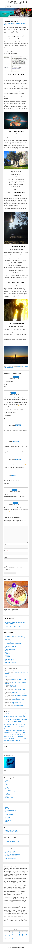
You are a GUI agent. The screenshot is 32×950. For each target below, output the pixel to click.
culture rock (16, 722)
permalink (11, 367)
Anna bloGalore (8, 781)
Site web (6, 557)
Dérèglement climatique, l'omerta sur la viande (15, 622)
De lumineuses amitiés (10, 647)
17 (16, 935)
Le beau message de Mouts (11, 649)
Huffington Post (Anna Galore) (11, 840)
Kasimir (21, 728)
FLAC (22, 726)
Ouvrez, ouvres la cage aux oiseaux (13, 626)
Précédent (20, 19)
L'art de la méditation (9, 623)
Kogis (10, 730)
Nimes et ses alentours (15, 732)
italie (11, 728)
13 (26, 934)
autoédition (25, 713)
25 (19, 937)
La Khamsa (7, 655)
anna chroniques (19, 713)
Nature (6, 796)
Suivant (26, 19)
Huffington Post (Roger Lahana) (12, 841)
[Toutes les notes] (9, 767)
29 (9, 938)
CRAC (9, 722)
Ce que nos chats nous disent (11, 620)
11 (19, 934)
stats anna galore (8, 740)
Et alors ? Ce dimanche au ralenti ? (12, 660)
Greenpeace (6, 728)
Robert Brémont (17, 738)
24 (16, 937)
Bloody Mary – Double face (11, 855)
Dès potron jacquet (9, 635)
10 (16, 934)
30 (12, 938)
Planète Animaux (8, 843)
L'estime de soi (8, 625)
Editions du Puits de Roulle (11, 791)
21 (5, 937)
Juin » (8, 940)
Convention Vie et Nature (10, 810)
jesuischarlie (14, 728)
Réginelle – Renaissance (10, 857)
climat (14, 719)
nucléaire (10, 734)
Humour (6, 793)
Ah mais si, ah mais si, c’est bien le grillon (14, 636)
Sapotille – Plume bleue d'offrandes (12, 852)
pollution (15, 736)
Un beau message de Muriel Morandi (13, 643)
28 (5, 938)
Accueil (18, 366)
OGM (13, 734)
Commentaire (7, 525)
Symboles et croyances (10, 797)
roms (25, 738)
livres (18, 730)
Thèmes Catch (21, 947)
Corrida (19, 719)
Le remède (7, 653)
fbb (20, 726)
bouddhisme (10, 716)
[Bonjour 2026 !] (16, 608)
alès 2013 (6, 713)
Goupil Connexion (9, 814)
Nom (5, 544)
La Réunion (13, 730)
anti (10, 392)
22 (9, 937)
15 (9, 935)
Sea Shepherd (8, 820)
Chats (6, 783)
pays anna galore (8, 736)
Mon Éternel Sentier (9, 659)
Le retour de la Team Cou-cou (11, 646)
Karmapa (18, 728)
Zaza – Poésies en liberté (10, 858)
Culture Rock (8, 790)
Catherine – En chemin (10, 851)
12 (22, 934)
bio (5, 716)
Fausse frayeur (8, 645)
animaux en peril (12, 713)
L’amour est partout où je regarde (12, 642)
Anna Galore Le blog (17, 2)
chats (24, 716)
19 (22, 935)
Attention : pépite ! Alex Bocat (11, 658)
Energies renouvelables (14, 726)
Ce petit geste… (8, 640)
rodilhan (22, 738)
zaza (13, 740)
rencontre (11, 738)
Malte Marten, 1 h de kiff (10, 662)
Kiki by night (7, 656)
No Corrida (7, 817)
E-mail (6, 550)
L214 (6, 816)
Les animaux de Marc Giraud (11, 831)
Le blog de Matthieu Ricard (11, 830)
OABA (6, 818)
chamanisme (18, 716)
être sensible (17, 740)
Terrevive (11, 376)
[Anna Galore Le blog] (16, 12)
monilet (10, 502)
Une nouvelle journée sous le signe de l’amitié (15, 637)
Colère (6, 786)
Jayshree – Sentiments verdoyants (12, 854)
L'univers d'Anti (8, 794)
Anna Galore (17, 23)
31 (16, 938)
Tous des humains (9, 799)
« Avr (5, 940)
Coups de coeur (8, 788)
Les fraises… (8, 639)
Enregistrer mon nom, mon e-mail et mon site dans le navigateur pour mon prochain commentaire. (14, 567)
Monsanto (6, 732)
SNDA (6, 821)
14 (5, 935)
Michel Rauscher (22, 730)
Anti (6, 685)
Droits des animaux (9, 811)
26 (22, 937)
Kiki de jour (7, 650)
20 (26, 935)
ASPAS (6, 807)
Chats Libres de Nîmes (10, 808)
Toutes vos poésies (9, 860)
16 (12, 935)
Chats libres (8, 719)
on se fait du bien (21, 735)
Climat (6, 784)
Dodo (6, 652)
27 (26, 937)
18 (19, 935)
